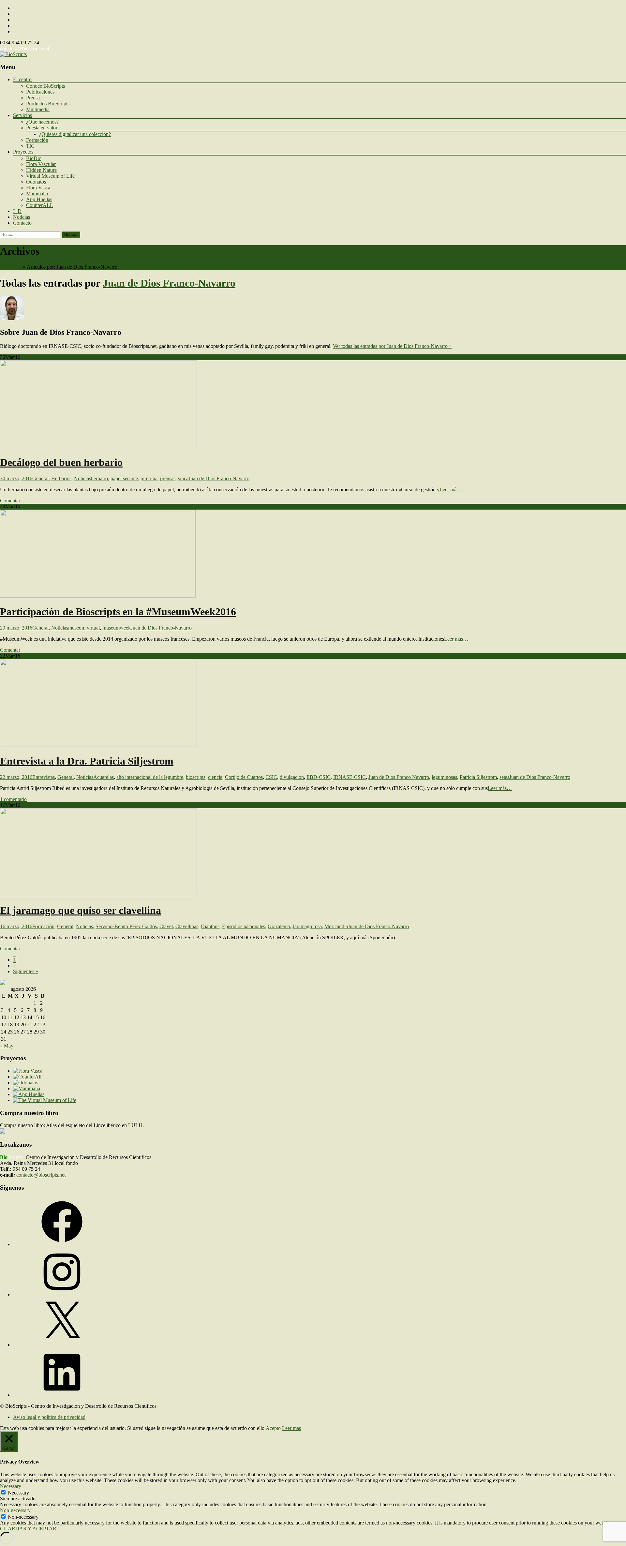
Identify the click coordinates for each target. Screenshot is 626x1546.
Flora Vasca (38, 187)
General (40, 478)
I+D (17, 211)
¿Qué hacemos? (42, 122)
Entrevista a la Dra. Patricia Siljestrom (86, 761)
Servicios (22, 115)
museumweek (116, 628)
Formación (37, 140)
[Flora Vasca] (27, 1071)
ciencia (215, 777)
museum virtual (84, 628)
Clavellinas (186, 926)
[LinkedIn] (62, 1395)
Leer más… (452, 489)
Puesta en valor (41, 127)
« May (6, 1045)
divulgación (292, 777)
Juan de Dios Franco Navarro (398, 777)
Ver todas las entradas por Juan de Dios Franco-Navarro (392, 346)
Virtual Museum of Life (50, 176)
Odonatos (36, 182)
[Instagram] (62, 1294)
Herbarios (61, 478)
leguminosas (444, 777)
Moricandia (336, 926)
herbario (99, 478)
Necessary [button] (10, 1486)
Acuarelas (103, 777)
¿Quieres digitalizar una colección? (75, 134)
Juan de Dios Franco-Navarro (169, 283)
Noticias (21, 217)
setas (504, 777)
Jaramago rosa (307, 926)
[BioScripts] (13, 54)
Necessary (18, 1492)
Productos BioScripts (47, 103)
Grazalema (279, 926)
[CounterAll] (27, 1076)
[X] (62, 1344)
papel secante (124, 478)
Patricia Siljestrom (478, 777)
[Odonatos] (25, 1082)
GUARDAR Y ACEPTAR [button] (28, 1528)
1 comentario (13, 799)
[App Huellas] (28, 1094)
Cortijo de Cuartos (244, 777)
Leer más (291, 1428)
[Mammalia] (26, 1088)
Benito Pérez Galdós (135, 926)
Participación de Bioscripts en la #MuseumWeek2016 (118, 611)
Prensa (33, 97)
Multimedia (38, 109)
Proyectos (23, 152)
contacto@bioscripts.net (24, 48)
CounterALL (39, 205)
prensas (167, 478)
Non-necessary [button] (15, 1510)
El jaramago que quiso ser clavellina (80, 910)
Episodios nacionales (243, 926)
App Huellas (39, 199)
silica (183, 478)
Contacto (22, 223)
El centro (22, 79)
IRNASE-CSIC (349, 777)
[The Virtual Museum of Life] (44, 1100)
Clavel (166, 926)
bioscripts (195, 777)
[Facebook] (62, 1244)
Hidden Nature (41, 170)
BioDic (33, 158)
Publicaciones (40, 92)
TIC (30, 146)
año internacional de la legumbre (149, 777)
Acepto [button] (273, 1428)
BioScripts (11, 267)
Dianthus (210, 926)
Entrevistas (43, 777)
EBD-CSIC (318, 777)
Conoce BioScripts (45, 86)
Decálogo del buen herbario (61, 462)
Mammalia (37, 193)
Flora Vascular (41, 164)
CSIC (271, 777)
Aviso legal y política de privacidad (49, 1417)
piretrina (149, 478)
